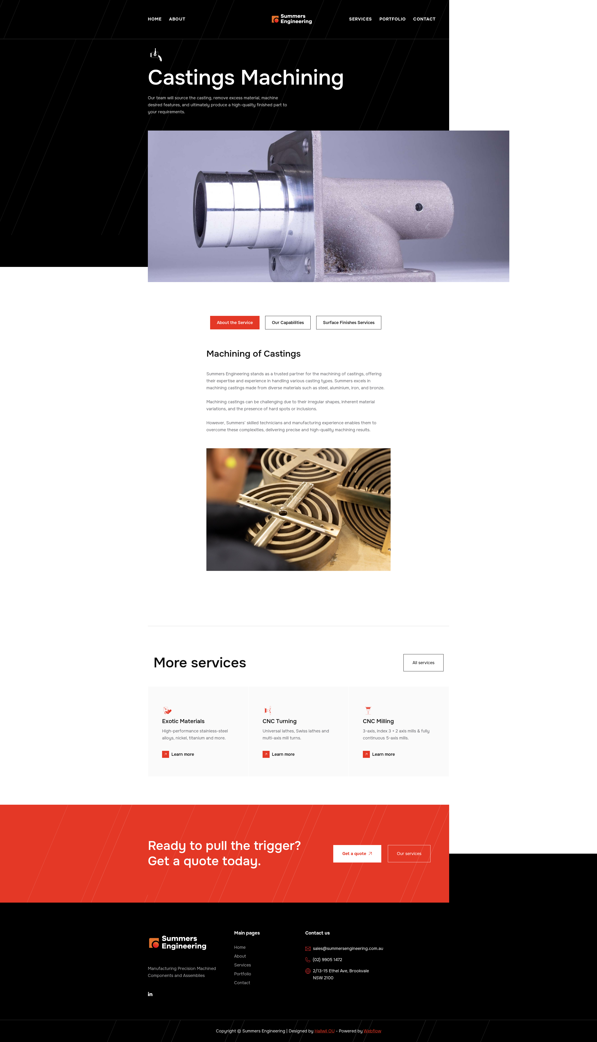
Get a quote (357, 853)
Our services (409, 853)
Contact (424, 19)
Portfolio (392, 19)
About (177, 19)
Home (155, 19)
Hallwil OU (325, 1031)
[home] (291, 19)
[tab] (235, 322)
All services (423, 662)
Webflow (372, 1031)
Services (360, 19)
